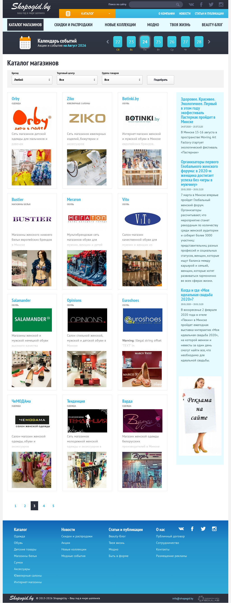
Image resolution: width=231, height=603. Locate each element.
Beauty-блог (212, 24)
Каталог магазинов (25, 24)
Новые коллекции (120, 24)
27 (185, 42)
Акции (65, 543)
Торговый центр (66, 73)
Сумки (18, 562)
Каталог (87, 14)
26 (171, 42)
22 (117, 42)
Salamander (21, 300)
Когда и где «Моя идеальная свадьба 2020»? (197, 294)
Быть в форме (118, 556)
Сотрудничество (167, 543)
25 (158, 42)
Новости (185, 14)
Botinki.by (130, 99)
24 (144, 42)
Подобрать (160, 80)
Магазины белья (25, 556)
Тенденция (76, 401)
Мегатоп (74, 199)
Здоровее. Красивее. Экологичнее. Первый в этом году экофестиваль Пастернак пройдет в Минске (199, 110)
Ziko (70, 99)
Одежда (19, 536)
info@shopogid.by (182, 598)
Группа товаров (110, 73)
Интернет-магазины (28, 582)
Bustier (17, 199)
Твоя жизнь (180, 24)
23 (131, 42)
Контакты (162, 549)
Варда (127, 401)
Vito (125, 199)
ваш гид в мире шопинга (31, 12)
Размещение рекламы (171, 556)
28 (198, 42)
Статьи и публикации (209, 14)
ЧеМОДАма (21, 401)
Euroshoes (130, 300)
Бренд (15, 73)
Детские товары (25, 549)
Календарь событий (57, 40)
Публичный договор (170, 536)
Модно (153, 24)
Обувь (18, 543)
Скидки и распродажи (73, 24)
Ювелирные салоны (28, 575)
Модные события (73, 556)
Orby (15, 99)
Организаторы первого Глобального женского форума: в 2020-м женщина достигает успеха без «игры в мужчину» (200, 173)
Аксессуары (22, 569)
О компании (167, 14)
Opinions (74, 300)
